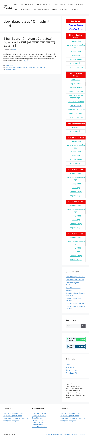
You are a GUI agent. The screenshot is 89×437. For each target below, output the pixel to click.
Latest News (9, 65)
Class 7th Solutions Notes (22, 9)
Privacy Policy (57, 434)
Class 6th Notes (37, 425)
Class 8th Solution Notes (75, 4)
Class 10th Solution (42, 4)
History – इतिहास (76, 88)
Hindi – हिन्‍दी (76, 56)
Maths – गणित (76, 52)
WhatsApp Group (76, 29)
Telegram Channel (76, 25)
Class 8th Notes (37, 420)
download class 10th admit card (35, 67)
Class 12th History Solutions (75, 303)
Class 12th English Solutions (75, 277)
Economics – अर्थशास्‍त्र (76, 102)
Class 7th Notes (37, 422)
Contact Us (74, 9)
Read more (28, 61)
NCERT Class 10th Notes (60, 9)
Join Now (82, 339)
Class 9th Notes (37, 418)
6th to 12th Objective (39, 427)
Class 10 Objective (76, 67)
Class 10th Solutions (39, 416)
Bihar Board (70, 367)
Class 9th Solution (59, 4)
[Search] (83, 326)
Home (15, 4)
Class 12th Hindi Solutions (75, 280)
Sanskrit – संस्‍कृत (76, 59)
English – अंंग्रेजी (76, 63)
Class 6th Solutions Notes (41, 9)
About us (49, 434)
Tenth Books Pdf (71, 373)
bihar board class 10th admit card (15, 67)
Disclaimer (82, 434)
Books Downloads (72, 370)
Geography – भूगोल (76, 92)
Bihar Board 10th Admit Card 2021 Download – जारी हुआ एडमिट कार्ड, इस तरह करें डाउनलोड (29, 42)
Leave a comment (10, 69)
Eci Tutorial (7, 7)
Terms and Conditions (70, 434)
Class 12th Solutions (39, 413)
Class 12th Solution (27, 4)
